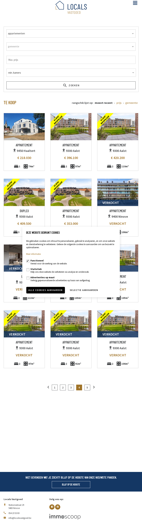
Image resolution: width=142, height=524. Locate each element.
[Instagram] (57, 507)
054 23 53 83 (13, 513)
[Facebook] (52, 507)
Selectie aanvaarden (84, 290)
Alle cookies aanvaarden (45, 290)
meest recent (104, 102)
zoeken (74, 85)
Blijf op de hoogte (71, 484)
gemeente (131, 102)
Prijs (119, 102)
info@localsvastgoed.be (19, 518)
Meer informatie (33, 254)
